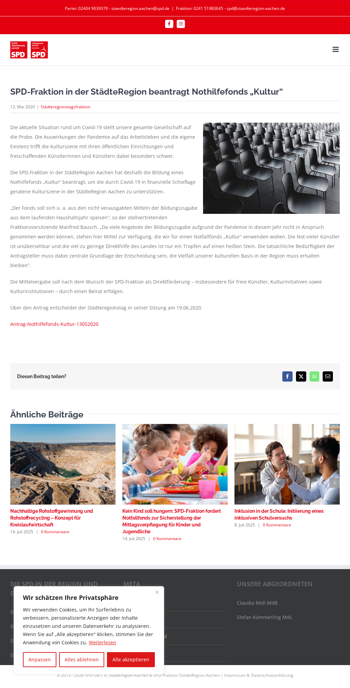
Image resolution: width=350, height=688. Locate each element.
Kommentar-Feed (147, 636)
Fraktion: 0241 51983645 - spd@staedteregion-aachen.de (230, 8)
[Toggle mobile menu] (336, 49)
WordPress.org (144, 653)
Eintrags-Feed (143, 619)
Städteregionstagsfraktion (65, 107)
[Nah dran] (157, 592)
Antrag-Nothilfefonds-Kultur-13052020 (54, 324)
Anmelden (139, 603)
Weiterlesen (102, 642)
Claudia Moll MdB (257, 603)
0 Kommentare (55, 532)
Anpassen (39, 659)
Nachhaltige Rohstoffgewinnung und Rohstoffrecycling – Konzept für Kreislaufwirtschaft (51, 517)
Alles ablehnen (82, 659)
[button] (15, 483)
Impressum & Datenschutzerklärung (258, 675)
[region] (89, 630)
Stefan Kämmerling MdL (264, 617)
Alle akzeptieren (130, 659)
